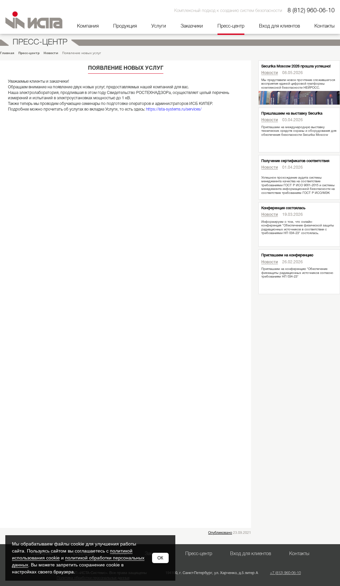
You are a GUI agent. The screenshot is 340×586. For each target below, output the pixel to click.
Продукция (125, 26)
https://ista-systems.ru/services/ (174, 109)
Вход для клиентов (279, 26)
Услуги (158, 26)
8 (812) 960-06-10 (311, 10)
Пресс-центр (230, 26)
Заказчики (192, 26)
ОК (160, 557)
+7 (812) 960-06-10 (285, 573)
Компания (88, 26)
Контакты (324, 26)
